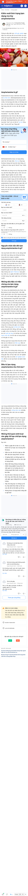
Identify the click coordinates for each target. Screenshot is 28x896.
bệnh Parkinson (14, 272)
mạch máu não (5, 335)
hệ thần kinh (6, 98)
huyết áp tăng (9, 333)
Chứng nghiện (14, 9)
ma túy (20, 122)
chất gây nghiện (18, 33)
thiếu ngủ (17, 343)
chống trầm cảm (16, 410)
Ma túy (17, 161)
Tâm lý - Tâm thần (5, 9)
